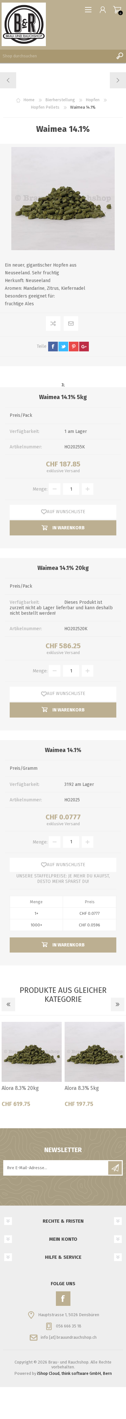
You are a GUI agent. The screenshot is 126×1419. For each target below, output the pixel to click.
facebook (53, 346)
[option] (31, 1067)
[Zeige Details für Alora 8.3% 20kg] (32, 1052)
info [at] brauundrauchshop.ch (69, 1337)
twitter (63, 346)
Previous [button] (8, 1004)
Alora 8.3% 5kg (82, 1088)
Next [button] (117, 1004)
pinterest (74, 346)
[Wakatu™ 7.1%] (118, 80)
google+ (84, 346)
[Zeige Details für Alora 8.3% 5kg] (95, 1052)
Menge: (40, 489)
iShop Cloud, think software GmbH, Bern (74, 1373)
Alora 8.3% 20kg (20, 1088)
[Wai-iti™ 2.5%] (8, 80)
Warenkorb (117, 10)
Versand (72, 470)
